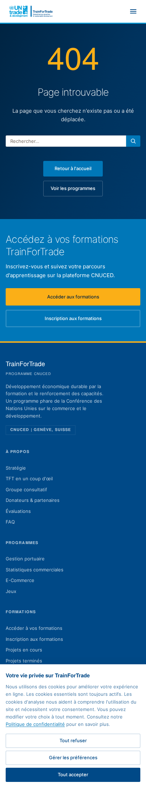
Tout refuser (73, 740)
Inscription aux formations (92, 320)
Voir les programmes (73, 188)
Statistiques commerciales (34, 569)
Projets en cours (24, 650)
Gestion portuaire (25, 558)
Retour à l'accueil (73, 168)
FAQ (10, 522)
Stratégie (16, 468)
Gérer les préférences (73, 757)
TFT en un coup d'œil (29, 478)
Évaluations (18, 511)
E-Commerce (20, 580)
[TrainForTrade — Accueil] (31, 11)
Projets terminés (24, 661)
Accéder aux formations (93, 298)
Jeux (11, 591)
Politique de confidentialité (35, 724)
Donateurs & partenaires (33, 500)
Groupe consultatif (26, 489)
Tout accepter (73, 774)
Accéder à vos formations (34, 628)
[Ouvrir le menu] (133, 11)
